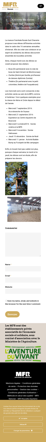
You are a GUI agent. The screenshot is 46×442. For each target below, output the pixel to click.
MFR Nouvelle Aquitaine (27, 399)
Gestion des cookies (28, 389)
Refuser (22, 424)
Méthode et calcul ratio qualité (20, 396)
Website (8, 287)
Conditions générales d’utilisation (22, 392)
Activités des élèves (23, 19)
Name (8, 264)
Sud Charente (22, 27)
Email (8, 276)
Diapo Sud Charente (23, 23)
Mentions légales (13, 383)
